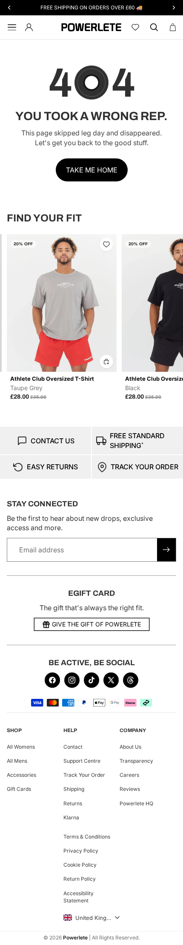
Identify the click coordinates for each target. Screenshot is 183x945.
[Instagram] (72, 680)
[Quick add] (106, 361)
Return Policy (79, 879)
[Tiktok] (91, 680)
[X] (111, 680)
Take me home (91, 170)
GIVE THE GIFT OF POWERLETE (96, 624)
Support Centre (81, 761)
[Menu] (10, 27)
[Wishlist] (135, 27)
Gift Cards (19, 789)
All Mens (17, 761)
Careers (129, 775)
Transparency (136, 761)
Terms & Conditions (86, 836)
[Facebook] (52, 680)
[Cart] (172, 27)
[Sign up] (166, 549)
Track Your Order (84, 775)
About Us (130, 747)
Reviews (130, 789)
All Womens (21, 747)
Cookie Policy (80, 865)
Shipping (73, 789)
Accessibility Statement (78, 896)
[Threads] (130, 680)
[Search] (154, 27)
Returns (72, 803)
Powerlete (75, 937)
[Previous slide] (16, 317)
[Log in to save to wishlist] (106, 244)
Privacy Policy (80, 850)
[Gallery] (62, 303)
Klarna (71, 817)
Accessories (21, 775)
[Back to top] (166, 932)
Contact (73, 747)
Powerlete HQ (136, 803)
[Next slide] (166, 317)
